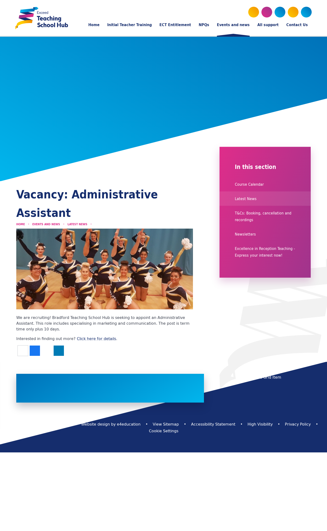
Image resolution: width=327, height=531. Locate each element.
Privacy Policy (298, 424)
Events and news (46, 224)
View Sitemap (166, 424)
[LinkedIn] (293, 12)
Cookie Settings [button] (163, 430)
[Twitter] (253, 12)
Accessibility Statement (213, 424)
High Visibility (260, 424)
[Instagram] (280, 12)
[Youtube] (266, 12)
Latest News (77, 224)
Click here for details (96, 338)
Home (20, 224)
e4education (129, 424)
